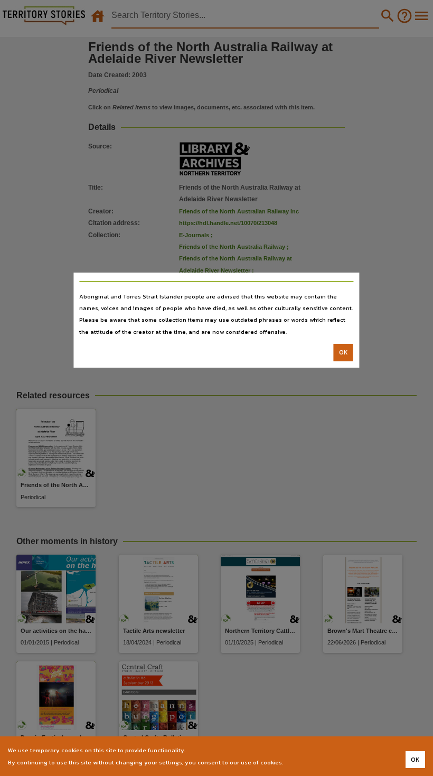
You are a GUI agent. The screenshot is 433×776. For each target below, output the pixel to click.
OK (343, 352)
